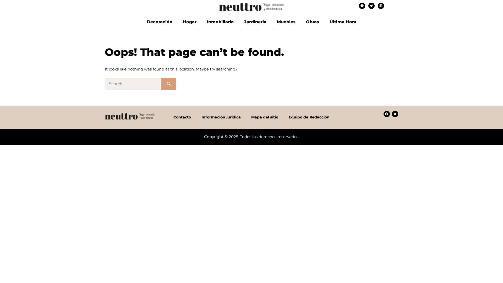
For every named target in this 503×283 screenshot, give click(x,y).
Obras (312, 21)
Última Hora (343, 21)
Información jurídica (221, 117)
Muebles (286, 21)
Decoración (159, 21)
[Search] (168, 84)
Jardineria (255, 21)
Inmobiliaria (220, 21)
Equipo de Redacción (309, 117)
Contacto (182, 117)
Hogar (189, 21)
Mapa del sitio (264, 117)
